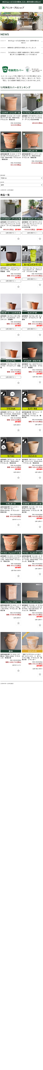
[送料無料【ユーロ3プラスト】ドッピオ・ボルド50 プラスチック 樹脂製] (32, 352)
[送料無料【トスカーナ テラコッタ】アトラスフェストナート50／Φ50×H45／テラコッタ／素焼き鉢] (10, 544)
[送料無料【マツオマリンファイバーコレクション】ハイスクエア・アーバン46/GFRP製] (32, 104)
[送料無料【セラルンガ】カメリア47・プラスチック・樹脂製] (32, 304)
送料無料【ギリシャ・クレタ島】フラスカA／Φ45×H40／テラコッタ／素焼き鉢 (10, 413)
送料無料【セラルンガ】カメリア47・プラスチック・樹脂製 (32, 317)
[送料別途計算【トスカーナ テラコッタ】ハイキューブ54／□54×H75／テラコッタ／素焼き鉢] (10, 593)
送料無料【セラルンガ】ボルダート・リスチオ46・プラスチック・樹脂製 (10, 317)
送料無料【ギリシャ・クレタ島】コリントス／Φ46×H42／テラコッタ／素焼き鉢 (32, 461)
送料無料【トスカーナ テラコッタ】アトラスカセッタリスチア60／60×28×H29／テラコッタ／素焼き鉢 (32, 607)
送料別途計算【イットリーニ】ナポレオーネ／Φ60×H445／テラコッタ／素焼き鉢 (32, 155)
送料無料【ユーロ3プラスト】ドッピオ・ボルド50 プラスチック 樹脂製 (32, 365)
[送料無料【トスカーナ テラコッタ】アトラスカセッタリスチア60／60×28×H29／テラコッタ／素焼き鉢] (32, 593)
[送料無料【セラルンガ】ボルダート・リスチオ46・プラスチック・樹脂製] (10, 304)
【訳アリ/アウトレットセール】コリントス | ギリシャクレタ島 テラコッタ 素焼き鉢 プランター (32, 657)
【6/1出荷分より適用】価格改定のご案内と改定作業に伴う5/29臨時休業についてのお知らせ (23, 53)
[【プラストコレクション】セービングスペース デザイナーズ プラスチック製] (32, 256)
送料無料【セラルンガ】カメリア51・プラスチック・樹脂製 (10, 365)
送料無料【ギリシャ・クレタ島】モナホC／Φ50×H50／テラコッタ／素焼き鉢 (10, 461)
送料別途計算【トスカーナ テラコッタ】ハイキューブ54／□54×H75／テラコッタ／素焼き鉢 (10, 607)
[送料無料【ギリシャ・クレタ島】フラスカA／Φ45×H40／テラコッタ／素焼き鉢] (10, 400)
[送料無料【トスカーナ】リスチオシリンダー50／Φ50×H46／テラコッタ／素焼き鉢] (10, 104)
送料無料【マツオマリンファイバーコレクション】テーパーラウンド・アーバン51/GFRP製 (32, 224)
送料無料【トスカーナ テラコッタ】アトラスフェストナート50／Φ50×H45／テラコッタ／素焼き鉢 (10, 558)
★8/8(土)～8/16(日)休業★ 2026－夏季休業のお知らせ (21, 2)
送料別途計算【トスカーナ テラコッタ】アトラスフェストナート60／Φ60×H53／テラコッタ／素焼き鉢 (10, 156)
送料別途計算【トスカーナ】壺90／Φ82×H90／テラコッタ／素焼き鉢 (10, 656)
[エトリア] (10, 256)
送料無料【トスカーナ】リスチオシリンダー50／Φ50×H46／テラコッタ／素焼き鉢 (10, 117)
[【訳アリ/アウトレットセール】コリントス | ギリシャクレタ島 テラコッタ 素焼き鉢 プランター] (32, 642)
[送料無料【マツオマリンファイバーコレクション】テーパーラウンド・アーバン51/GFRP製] (32, 210)
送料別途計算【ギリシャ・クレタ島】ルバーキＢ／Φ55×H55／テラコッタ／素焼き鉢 (32, 414)
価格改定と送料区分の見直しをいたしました (21, 47)
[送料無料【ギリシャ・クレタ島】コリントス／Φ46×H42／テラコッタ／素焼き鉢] (32, 447)
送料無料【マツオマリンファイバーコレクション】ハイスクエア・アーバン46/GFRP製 (32, 117)
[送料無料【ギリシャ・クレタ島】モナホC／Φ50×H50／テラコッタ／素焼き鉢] (10, 447)
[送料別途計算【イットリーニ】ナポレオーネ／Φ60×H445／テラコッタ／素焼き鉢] (32, 142)
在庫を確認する (10, 233)
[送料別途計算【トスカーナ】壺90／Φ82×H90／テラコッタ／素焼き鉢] (10, 642)
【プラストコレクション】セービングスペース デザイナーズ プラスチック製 (32, 269)
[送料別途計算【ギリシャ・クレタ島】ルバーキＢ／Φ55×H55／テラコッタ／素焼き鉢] (32, 400)
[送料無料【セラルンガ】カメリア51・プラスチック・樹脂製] (10, 352)
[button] (2, 20)
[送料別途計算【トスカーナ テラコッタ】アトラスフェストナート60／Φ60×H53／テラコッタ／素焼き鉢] (10, 142)
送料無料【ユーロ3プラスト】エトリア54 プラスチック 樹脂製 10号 (10, 269)
